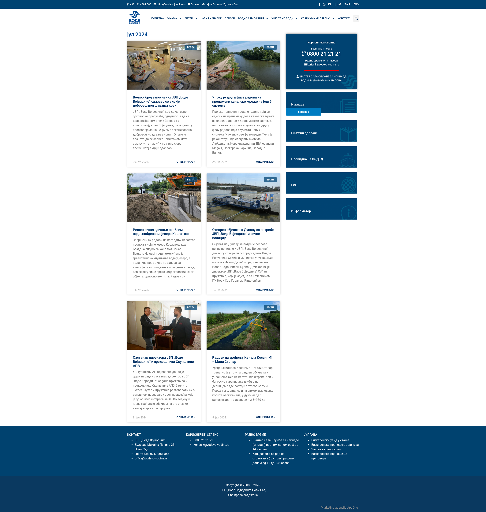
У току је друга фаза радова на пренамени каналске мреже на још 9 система (241, 101)
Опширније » (186, 161)
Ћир (347, 4)
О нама (172, 18)
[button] (356, 18)
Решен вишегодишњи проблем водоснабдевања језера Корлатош (161, 232)
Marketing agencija (334, 507)
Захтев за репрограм (326, 449)
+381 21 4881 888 (140, 4)
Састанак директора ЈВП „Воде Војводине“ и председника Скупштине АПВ (163, 361)
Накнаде (297, 104)
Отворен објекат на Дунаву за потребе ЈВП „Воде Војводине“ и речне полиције (243, 234)
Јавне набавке (211, 18)
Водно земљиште (251, 18)
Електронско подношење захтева (335, 445)
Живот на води (282, 18)
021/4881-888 (159, 454)
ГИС (294, 185)
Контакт (344, 18)
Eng (356, 4)
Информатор (301, 211)
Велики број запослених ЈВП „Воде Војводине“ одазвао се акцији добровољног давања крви (160, 101)
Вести (189, 18)
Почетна (157, 18)
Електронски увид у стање (330, 440)
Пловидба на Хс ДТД (307, 159)
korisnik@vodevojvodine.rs (323, 64)
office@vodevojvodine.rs (171, 4)
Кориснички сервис (315, 18)
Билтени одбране (304, 133)
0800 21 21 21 (323, 54)
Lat (339, 4)
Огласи (230, 18)
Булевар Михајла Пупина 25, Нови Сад (214, 4)
